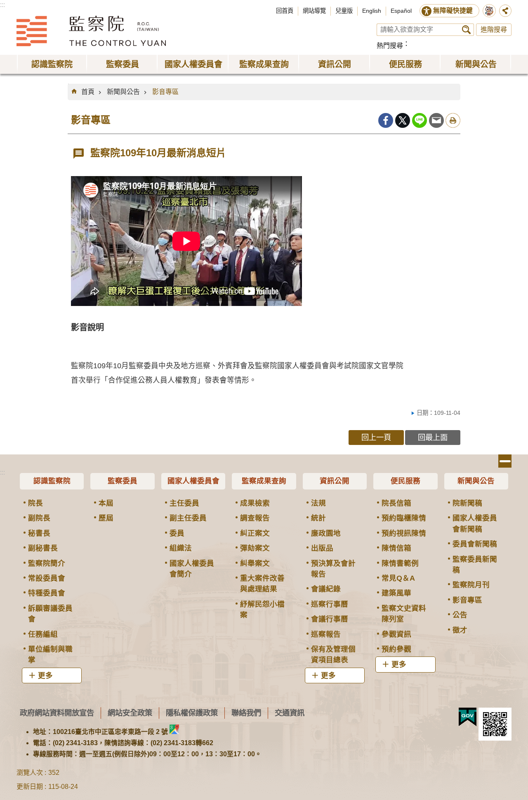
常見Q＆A (398, 578)
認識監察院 (52, 481)
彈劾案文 (255, 548)
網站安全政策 (130, 712)
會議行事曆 (329, 619)
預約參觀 (396, 649)
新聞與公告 (123, 91)
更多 (45, 675)
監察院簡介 (46, 563)
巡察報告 (326, 634)
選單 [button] (505, 461)
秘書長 (39, 533)
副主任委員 (188, 518)
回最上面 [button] (433, 437)
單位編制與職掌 (50, 654)
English (371, 10)
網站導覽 (314, 10)
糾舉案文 (255, 563)
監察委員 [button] (122, 64)
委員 (177, 533)
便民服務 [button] (405, 64)
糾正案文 (255, 533)
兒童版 (344, 10)
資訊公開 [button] (334, 64)
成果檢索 (255, 503)
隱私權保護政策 (192, 712)
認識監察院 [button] (52, 64)
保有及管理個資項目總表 (333, 654)
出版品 (322, 548)
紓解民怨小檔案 (262, 609)
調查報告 (255, 518)
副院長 (39, 518)
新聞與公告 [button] (476, 64)
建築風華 (396, 593)
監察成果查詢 (264, 481)
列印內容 (453, 120)
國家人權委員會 (193, 481)
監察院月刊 (471, 585)
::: (2, 4)
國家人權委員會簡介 (192, 568)
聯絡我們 (246, 712)
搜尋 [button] (466, 30)
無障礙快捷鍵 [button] (453, 10)
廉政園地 (326, 533)
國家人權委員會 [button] (193, 64)
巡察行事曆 (329, 604)
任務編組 (43, 634)
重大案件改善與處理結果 (262, 583)
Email (436, 120)
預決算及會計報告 (333, 568)
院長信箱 (396, 503)
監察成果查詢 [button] (264, 64)
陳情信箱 (396, 548)
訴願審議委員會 (50, 613)
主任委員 (184, 503)
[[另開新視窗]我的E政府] (467, 717)
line (419, 120)
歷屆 (106, 518)
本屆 (106, 503)
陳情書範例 (400, 563)
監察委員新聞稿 (475, 564)
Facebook (385, 120)
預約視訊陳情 (404, 533)
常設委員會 (46, 578)
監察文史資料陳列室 (404, 613)
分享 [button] (505, 11)
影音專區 (165, 91)
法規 (318, 503)
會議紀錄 (326, 589)
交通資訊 (289, 712)
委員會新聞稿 (475, 544)
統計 (318, 518)
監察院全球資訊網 (91, 31)
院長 (35, 503)
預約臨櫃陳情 (404, 518)
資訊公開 (334, 481)
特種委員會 (46, 593)
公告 (460, 615)
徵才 (460, 630)
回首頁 (284, 10)
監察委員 (122, 481)
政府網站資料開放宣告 (57, 712)
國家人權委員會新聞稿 (475, 523)
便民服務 (405, 481)
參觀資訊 (396, 634)
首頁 (87, 91)
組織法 (181, 548)
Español (401, 10)
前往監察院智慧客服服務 (489, 10)
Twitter (402, 120)
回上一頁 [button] (376, 437)
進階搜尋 (494, 29)
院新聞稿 (467, 503)
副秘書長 (43, 548)
